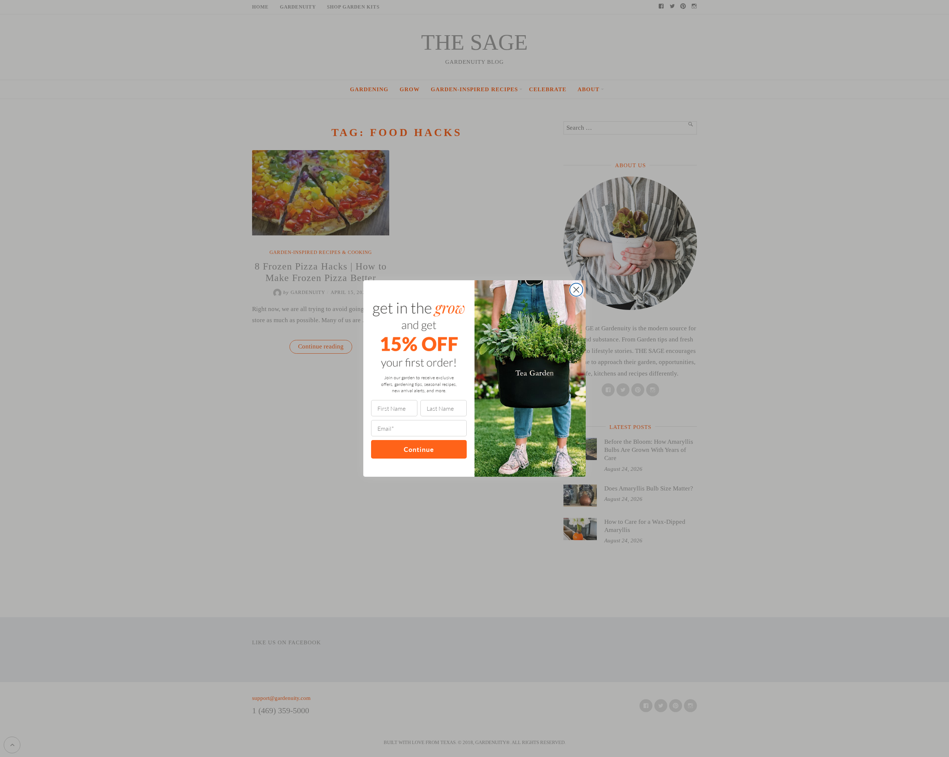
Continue (419, 449)
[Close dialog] (576, 289)
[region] (96, 703)
